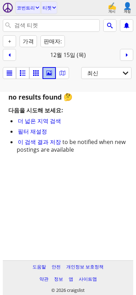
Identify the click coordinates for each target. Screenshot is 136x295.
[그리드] (36, 73)
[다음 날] (126, 55)
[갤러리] (49, 73)
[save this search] (126, 25)
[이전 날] (9, 55)
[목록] (9, 73)
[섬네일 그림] (22, 73)
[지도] (62, 73)
